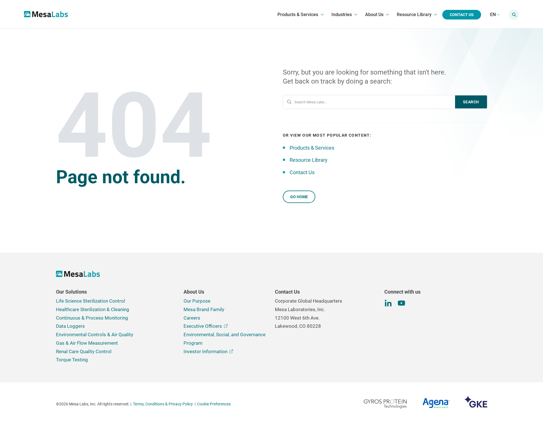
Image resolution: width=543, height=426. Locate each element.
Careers (192, 318)
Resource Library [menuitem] (414, 14)
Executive (203, 326)
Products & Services (312, 148)
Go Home (299, 197)
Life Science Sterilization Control (90, 301)
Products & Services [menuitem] (297, 14)
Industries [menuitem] (341, 14)
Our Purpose (197, 301)
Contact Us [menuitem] (462, 14)
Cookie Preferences (214, 404)
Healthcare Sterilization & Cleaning (92, 309)
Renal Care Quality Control (83, 351)
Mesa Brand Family (204, 309)
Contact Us (302, 172)
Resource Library (308, 160)
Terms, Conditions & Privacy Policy (163, 404)
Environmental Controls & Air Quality (94, 334)
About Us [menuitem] (374, 14)
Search (471, 102)
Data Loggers (70, 326)
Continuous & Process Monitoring (92, 318)
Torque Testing (72, 359)
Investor (205, 351)
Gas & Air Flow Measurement (87, 343)
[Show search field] (514, 15)
